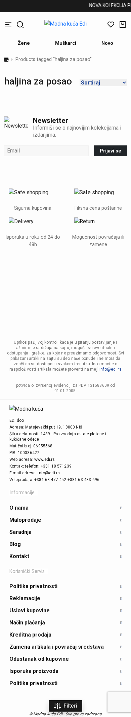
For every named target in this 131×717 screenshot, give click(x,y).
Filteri (70, 706)
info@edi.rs (110, 369)
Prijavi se (110, 151)
